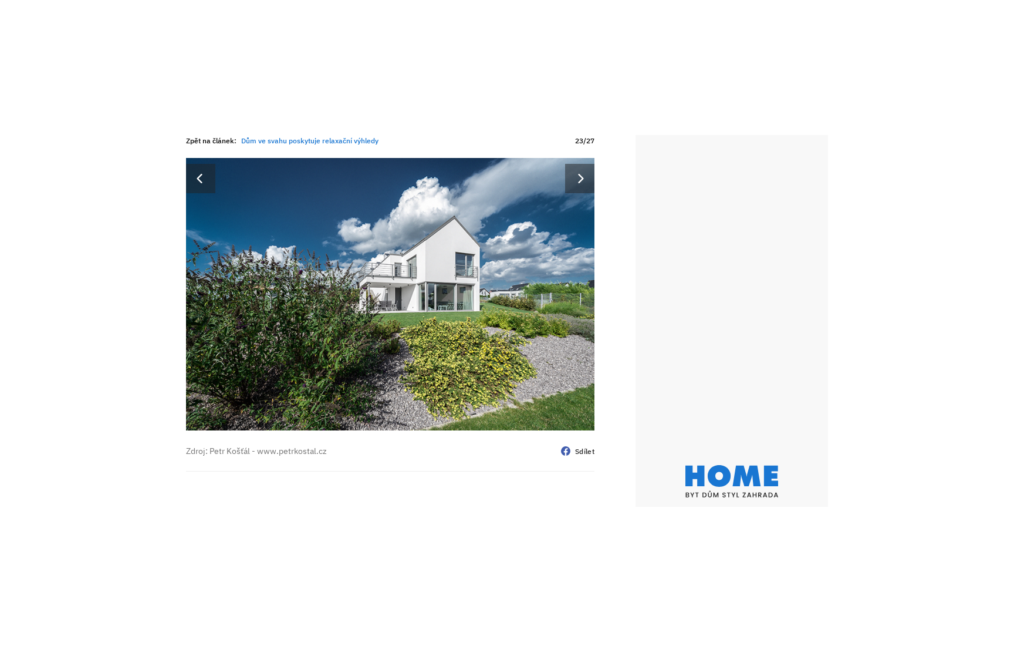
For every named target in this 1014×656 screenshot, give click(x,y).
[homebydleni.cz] (732, 481)
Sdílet (584, 451)
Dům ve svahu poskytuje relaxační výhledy (309, 140)
